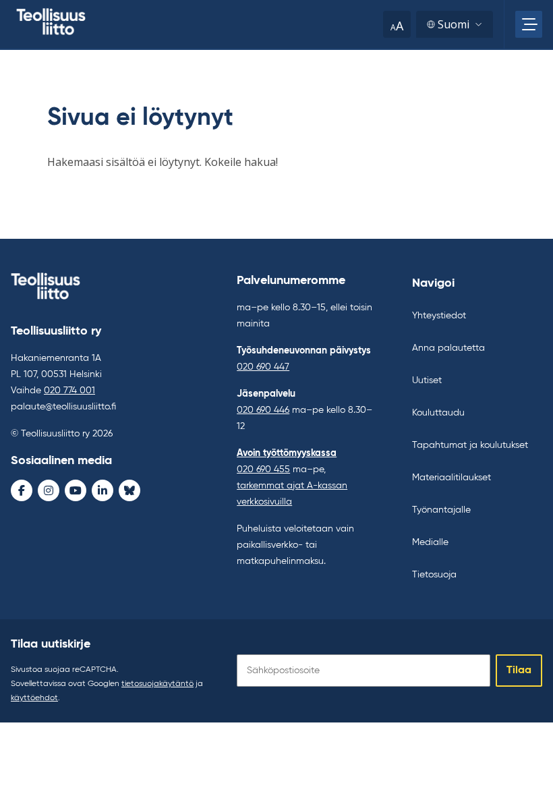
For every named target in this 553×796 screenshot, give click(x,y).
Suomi (453, 24)
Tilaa (518, 670)
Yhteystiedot (439, 315)
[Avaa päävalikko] (528, 24)
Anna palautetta (448, 348)
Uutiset (427, 380)
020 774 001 (69, 390)
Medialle (430, 542)
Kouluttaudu (438, 413)
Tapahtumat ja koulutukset (470, 445)
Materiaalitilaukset (451, 477)
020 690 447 (263, 367)
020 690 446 (263, 410)
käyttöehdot (34, 698)
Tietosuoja (434, 574)
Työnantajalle (441, 510)
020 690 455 (263, 469)
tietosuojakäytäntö (157, 684)
